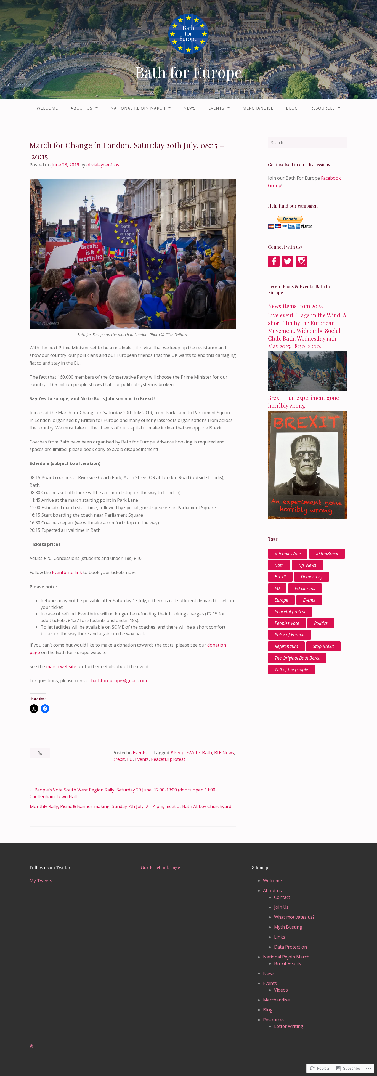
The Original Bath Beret (297, 658)
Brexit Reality (287, 963)
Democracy (311, 577)
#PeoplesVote (185, 753)
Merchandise (258, 108)
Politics (321, 623)
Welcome (47, 108)
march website (61, 666)
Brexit (118, 759)
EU (130, 759)
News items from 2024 (295, 306)
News (190, 108)
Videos (281, 990)
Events (216, 108)
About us (81, 108)
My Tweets (41, 881)
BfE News (224, 753)
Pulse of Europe (289, 635)
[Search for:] (307, 142)
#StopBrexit (327, 554)
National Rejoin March (138, 108)
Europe (281, 600)
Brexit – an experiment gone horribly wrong (303, 401)
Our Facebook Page (160, 867)
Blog (292, 108)
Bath (207, 753)
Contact (282, 897)
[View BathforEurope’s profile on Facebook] (274, 261)
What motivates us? (294, 917)
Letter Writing (288, 1026)
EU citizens (305, 588)
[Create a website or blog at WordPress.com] (31, 1046)
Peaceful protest (168, 759)
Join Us (281, 907)
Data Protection (290, 947)
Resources (322, 108)
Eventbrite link (67, 572)
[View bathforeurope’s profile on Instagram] (301, 261)
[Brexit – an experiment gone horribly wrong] (307, 518)
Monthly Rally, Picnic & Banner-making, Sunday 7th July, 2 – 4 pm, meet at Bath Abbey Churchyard (130, 806)
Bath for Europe (188, 72)
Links (279, 937)
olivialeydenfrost (103, 165)
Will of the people (291, 669)
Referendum (286, 646)
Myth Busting (288, 927)
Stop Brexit (323, 646)
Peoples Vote (287, 623)
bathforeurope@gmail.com (119, 681)
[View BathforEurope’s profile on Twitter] (287, 261)
